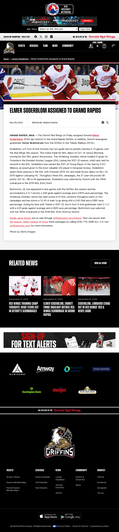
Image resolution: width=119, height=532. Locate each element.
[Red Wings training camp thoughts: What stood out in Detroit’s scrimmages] (25, 285)
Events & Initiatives (80, 478)
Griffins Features (60, 486)
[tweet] (107, 123)
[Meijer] (59, 390)
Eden (106, 526)
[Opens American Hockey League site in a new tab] (59, 9)
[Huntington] (31, 390)
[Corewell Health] (73, 369)
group (45, 221)
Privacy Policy (63, 526)
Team (45, 45)
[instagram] (46, 37)
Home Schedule (42, 477)
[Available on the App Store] (48, 516)
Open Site (85, 29)
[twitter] (41, 37)
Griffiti (59, 493)
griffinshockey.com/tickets (67, 218)
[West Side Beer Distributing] (87, 390)
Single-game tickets (20, 218)
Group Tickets (13, 477)
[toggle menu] (113, 46)
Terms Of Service (80, 526)
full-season (16, 221)
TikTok (100, 493)
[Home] (9, 48)
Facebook (101, 482)
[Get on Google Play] (70, 516)
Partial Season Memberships (13, 489)
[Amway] (45, 369)
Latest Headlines (20, 59)
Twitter (100, 477)
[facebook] (35, 37)
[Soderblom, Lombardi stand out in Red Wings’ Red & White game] (94, 285)
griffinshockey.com (20, 225)
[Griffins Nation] (59, 340)
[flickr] (51, 37)
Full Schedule (41, 482)
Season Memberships (16, 482)
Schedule (34, 45)
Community (67, 45)
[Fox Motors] (101, 369)
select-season (30, 221)
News (54, 45)
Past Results (41, 488)
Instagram (102, 488)
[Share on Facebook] (103, 123)
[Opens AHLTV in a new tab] (59, 20)
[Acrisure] (17, 369)
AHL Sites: (32, 29)
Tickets (21, 45)
